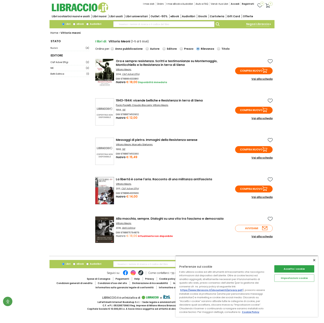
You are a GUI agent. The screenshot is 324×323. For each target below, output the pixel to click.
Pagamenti (122, 278)
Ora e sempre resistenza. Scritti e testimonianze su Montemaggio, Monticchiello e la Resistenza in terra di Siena (167, 63)
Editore (172, 49)
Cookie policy (167, 278)
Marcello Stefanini (142, 144)
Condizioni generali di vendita (74, 283)
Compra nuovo (251, 71)
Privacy (149, 278)
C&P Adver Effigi (69, 62)
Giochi (202, 16)
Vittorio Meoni (123, 69)
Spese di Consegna (98, 278)
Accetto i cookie (294, 269)
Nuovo (69, 48)
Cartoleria (217, 16)
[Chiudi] (314, 260)
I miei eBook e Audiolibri (179, 3)
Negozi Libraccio (257, 24)
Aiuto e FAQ (202, 3)
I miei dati (148, 3)
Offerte (248, 16)
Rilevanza (207, 49)
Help (137, 278)
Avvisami (251, 228)
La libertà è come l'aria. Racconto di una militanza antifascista (164, 179)
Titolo (225, 49)
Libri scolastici (71, 16)
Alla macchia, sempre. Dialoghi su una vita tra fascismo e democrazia (170, 218)
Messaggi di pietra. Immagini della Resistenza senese (156, 140)
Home (54, 33)
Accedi (235, 3)
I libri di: (101, 41)
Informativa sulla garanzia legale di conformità (124, 287)
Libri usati (116, 16)
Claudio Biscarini (142, 105)
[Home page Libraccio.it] (79, 11)
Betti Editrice (69, 73)
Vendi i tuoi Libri (219, 3)
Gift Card (233, 16)
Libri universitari (137, 16)
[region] (247, 286)
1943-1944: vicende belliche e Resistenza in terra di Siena (159, 100)
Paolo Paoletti (123, 105)
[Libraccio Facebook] (125, 274)
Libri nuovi (99, 16)
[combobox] (163, 24)
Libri (67, 24)
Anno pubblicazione (129, 49)
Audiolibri (188, 16)
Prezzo (189, 49)
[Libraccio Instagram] (133, 274)
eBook (174, 16)
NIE (69, 68)
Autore (155, 49)
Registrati (248, 3)
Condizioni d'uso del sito (112, 283)
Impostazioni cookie (294, 278)
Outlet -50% (159, 16)
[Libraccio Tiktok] (140, 274)
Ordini (160, 3)
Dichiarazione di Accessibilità (150, 283)
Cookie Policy (250, 312)
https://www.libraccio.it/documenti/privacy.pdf (211, 290)
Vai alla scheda (262, 79)
